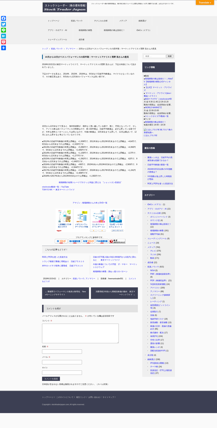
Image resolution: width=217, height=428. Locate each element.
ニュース (151, 243)
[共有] (3, 48)
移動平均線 (155, 234)
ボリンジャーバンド (159, 217)
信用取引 (154, 312)
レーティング (156, 301)
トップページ (53, 21)
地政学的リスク (157, 319)
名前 (45, 346)
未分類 (150, 355)
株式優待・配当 (157, 333)
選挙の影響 (155, 343)
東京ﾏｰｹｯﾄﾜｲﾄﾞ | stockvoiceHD (158, 99)
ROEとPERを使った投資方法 (54, 257)
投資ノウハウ (77, 21)
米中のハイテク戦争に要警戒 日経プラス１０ (62, 266)
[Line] (3, 30)
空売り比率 (155, 340)
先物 (152, 315)
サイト (45, 368)
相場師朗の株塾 (85, 30)
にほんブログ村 (150, 135)
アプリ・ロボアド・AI (57, 30)
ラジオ (153, 254)
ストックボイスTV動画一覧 (157, 116)
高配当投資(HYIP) (158, 351)
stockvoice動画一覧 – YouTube (55, 187)
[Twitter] (3, 24)
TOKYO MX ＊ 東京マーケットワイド (58, 190)
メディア (123, 21)
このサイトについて (65, 397)
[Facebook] (3, 18)
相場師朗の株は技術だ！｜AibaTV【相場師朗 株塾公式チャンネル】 (158, 82)
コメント (47, 321)
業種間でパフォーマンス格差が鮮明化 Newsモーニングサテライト (65, 293)
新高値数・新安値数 (159, 322)
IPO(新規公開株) (157, 363)
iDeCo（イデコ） (144, 30)
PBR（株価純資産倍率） (161, 274)
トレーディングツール (57, 39)
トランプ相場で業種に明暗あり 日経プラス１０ (63, 261)
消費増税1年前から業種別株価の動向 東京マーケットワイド (115, 293)
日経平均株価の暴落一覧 (158, 165)
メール (46, 357)
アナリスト (155, 288)
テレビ (153, 251)
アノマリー (155, 291)
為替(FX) (154, 336)
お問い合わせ (94, 397)
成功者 (81, 39)
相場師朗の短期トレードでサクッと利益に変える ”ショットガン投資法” (90, 182)
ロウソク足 (155, 220)
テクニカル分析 (101, 21)
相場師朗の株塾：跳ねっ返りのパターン (110, 271)
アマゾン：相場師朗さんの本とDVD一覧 (90, 203)
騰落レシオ (155, 347)
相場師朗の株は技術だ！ (114, 30)
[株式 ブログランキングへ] (117, 243)
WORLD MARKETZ (153, 107)
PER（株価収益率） (159, 280)
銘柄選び (142, 21)
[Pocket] (3, 42)
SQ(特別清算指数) (158, 284)
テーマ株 (154, 367)
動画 (152, 258)
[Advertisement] (90, 102)
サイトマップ (108, 397)
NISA (152, 270)
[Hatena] (3, 36)
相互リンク (81, 397)
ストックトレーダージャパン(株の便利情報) (63, 14)
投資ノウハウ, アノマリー (84, 278)
